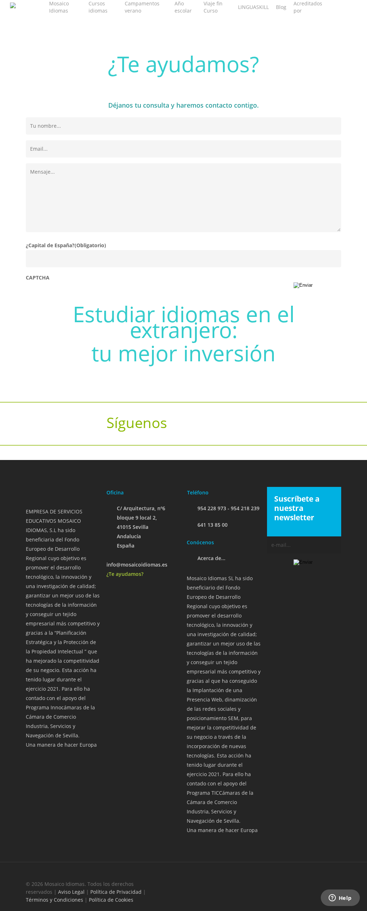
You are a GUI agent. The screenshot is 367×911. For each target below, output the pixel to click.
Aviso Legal (71, 891)
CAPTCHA (37, 277)
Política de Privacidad (116, 891)
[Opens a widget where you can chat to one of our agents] (340, 898)
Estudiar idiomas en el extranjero (184, 321)
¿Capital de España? (66, 245)
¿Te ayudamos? (124, 573)
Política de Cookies (111, 899)
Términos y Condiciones (54, 899)
